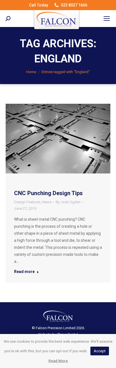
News (47, 202)
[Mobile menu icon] (106, 18)
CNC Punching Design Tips (48, 193)
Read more (24, 271)
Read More (58, 361)
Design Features (27, 202)
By (68, 202)
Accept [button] (100, 351)
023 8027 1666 (74, 5)
